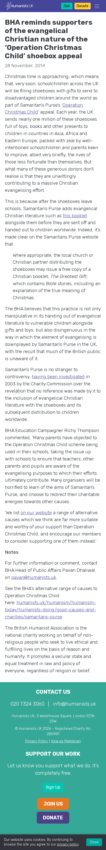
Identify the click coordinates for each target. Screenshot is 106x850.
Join (66, 6)
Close (94, 842)
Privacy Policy (36, 741)
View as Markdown (66, 741)
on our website (36, 512)
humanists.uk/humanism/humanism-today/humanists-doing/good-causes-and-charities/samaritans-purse (50, 610)
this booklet (75, 215)
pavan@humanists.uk (33, 577)
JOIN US (53, 804)
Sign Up (53, 787)
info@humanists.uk (74, 704)
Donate (82, 6)
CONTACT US (53, 692)
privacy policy (67, 844)
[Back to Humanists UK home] (19, 5)
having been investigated (58, 376)
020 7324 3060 (27, 704)
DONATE (53, 818)
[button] (95, 6)
